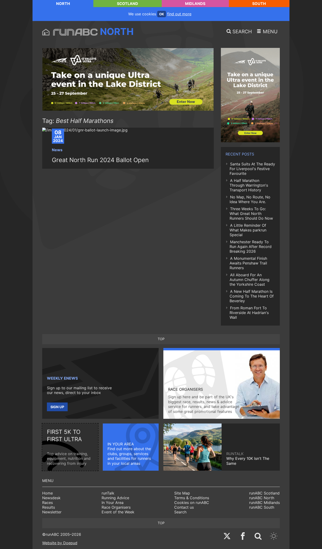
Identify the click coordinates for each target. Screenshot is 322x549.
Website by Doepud (59, 543)
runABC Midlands (264, 502)
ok (161, 14)
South (259, 3)
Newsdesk (51, 497)
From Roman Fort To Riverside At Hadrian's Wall (249, 313)
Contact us (184, 507)
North (63, 3)
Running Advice (115, 497)
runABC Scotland (264, 493)
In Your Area (113, 502)
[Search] (258, 536)
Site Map (182, 493)
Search (180, 512)
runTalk (108, 493)
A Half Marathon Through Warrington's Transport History (249, 185)
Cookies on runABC (191, 502)
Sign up (57, 407)
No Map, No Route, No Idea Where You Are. (250, 199)
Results (48, 507)
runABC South (261, 507)
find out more (179, 14)
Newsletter (52, 512)
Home (47, 493)
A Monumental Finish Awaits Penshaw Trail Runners (248, 263)
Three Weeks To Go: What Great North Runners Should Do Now (251, 213)
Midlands (195, 3)
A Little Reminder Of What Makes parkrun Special (248, 230)
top (161, 339)
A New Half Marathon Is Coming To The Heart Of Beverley (252, 296)
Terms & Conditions (191, 497)
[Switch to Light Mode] (274, 536)
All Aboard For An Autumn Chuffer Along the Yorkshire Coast (249, 279)
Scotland (127, 3)
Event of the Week (118, 512)
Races (47, 502)
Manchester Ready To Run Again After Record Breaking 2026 (251, 246)
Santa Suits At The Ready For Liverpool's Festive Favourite (252, 169)
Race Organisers (116, 507)
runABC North (261, 497)
